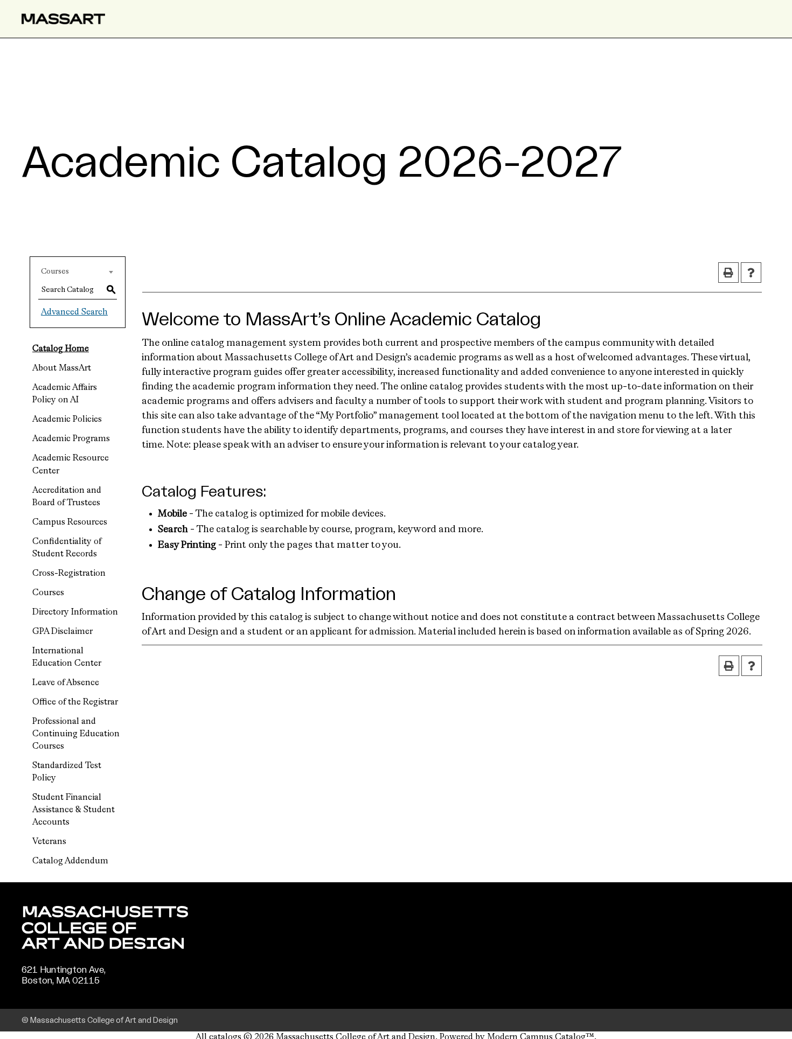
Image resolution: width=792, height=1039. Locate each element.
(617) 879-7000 (55, 991)
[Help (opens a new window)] (751, 272)
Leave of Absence (65, 683)
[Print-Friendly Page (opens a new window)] (728, 272)
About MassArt (61, 368)
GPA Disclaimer (62, 631)
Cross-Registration (69, 573)
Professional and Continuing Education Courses (76, 734)
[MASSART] (63, 18)
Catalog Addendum (70, 861)
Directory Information (75, 612)
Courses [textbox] (55, 271)
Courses (48, 593)
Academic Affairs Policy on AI (64, 394)
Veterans (49, 842)
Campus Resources (69, 522)
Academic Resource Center (70, 464)
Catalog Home (60, 349)
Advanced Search (74, 312)
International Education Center (66, 657)
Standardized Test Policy (66, 772)
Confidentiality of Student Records (66, 548)
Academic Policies (67, 419)
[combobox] (77, 271)
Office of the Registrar (75, 702)
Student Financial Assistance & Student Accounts (73, 810)
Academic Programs (71, 439)
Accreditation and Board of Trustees (66, 496)
